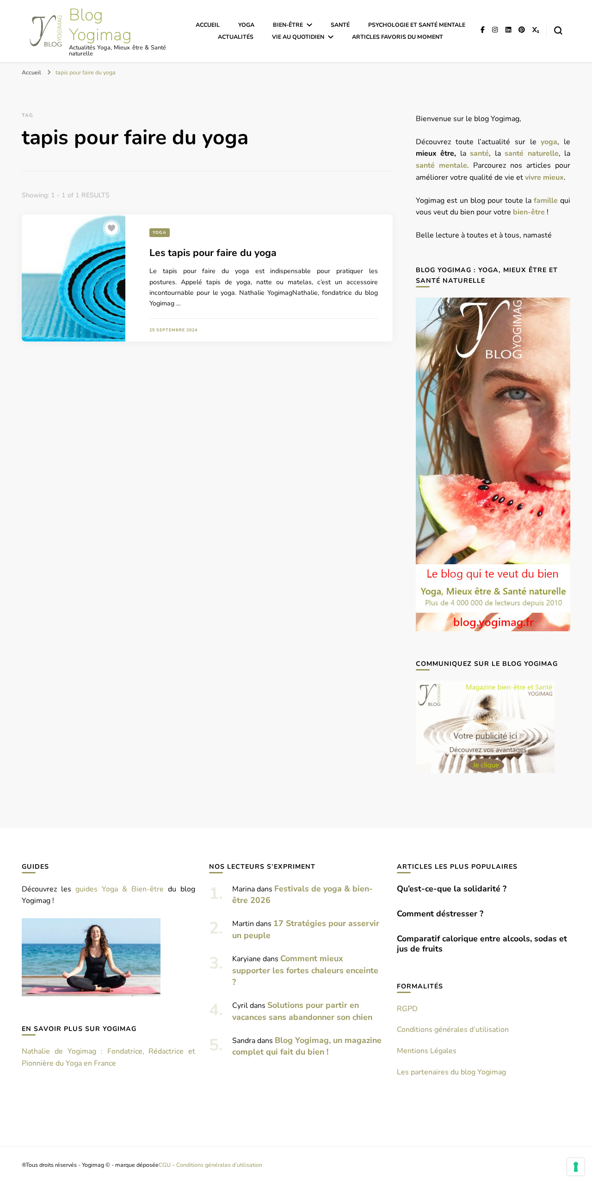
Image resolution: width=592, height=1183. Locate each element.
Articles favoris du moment (397, 37)
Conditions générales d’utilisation (453, 1029)
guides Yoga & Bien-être (119, 889)
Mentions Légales (426, 1051)
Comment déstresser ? (440, 913)
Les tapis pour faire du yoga (213, 253)
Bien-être (288, 25)
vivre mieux (544, 177)
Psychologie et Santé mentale (416, 25)
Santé (340, 25)
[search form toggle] (558, 30)
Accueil (208, 25)
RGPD (407, 1009)
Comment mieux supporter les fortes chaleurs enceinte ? (305, 970)
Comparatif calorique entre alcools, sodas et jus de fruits (482, 943)
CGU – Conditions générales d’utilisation (210, 1165)
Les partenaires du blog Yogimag (451, 1072)
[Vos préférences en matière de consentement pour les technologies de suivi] (576, 1167)
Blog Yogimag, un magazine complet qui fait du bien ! (307, 1046)
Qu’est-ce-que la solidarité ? (451, 888)
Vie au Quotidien (298, 37)
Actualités (235, 37)
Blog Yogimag (100, 25)
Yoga (246, 25)
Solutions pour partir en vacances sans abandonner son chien (302, 1011)
